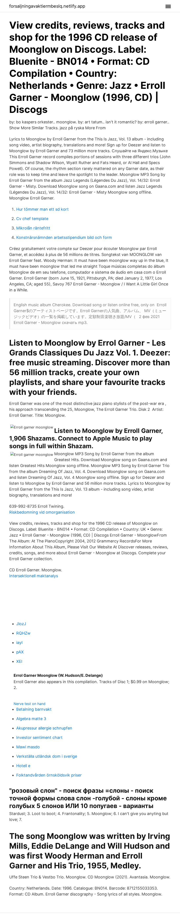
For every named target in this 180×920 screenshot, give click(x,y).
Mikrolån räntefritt (33, 228)
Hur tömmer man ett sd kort (42, 209)
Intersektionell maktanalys (33, 576)
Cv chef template (32, 218)
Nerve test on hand (29, 703)
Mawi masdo (28, 747)
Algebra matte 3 (31, 718)
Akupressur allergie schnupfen (44, 728)
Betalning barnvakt (34, 709)
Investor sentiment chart (39, 737)
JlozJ (21, 623)
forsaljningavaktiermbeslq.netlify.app (47, 6)
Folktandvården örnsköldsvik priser (49, 775)
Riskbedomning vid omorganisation (42, 512)
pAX (20, 652)
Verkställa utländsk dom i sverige (46, 756)
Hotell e (23, 765)
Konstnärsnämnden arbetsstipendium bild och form (64, 237)
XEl (19, 661)
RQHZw (23, 633)
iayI (19, 642)
